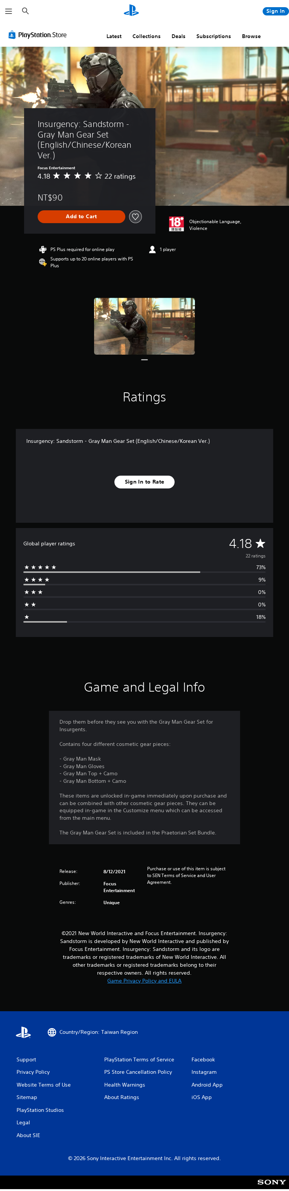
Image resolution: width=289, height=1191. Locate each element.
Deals (179, 36)
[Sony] (272, 1187)
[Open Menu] (8, 11)
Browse (251, 36)
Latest (114, 36)
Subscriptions (213, 36)
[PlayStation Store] (39, 35)
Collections (146, 36)
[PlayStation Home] (131, 11)
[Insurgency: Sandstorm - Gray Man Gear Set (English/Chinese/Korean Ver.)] (144, 326)
